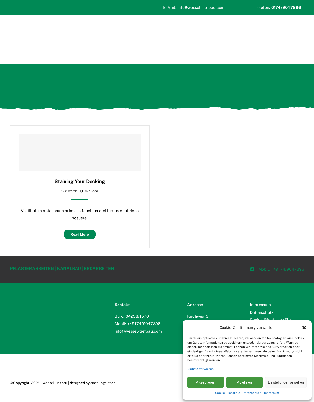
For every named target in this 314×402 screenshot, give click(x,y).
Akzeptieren (205, 382)
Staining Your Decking (79, 181)
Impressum (271, 393)
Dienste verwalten (200, 369)
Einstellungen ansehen (286, 382)
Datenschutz (252, 393)
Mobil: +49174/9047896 (137, 323)
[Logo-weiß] (33, 299)
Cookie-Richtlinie (227, 393)
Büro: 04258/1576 (132, 316)
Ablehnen (244, 382)
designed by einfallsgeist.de (93, 383)
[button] (304, 327)
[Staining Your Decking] (80, 152)
